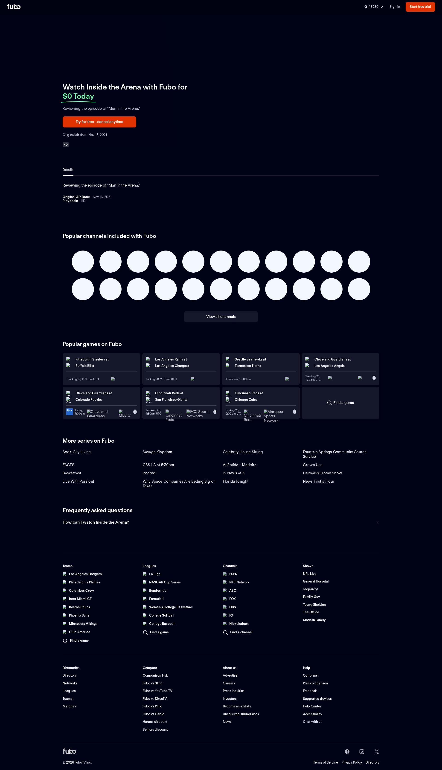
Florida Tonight (235, 481)
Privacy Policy (352, 762)
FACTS (68, 465)
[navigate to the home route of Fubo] (14, 7)
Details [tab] (68, 170)
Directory (372, 762)
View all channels (221, 316)
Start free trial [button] (420, 7)
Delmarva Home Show (322, 473)
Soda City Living (77, 452)
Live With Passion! (78, 481)
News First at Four (318, 481)
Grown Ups (313, 465)
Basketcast (72, 473)
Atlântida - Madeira (239, 465)
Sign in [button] (395, 7)
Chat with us (312, 722)
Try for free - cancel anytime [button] (99, 122)
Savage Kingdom (157, 452)
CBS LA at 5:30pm (158, 465)
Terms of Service (325, 762)
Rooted (149, 473)
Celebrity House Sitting (243, 452)
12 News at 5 (233, 473)
